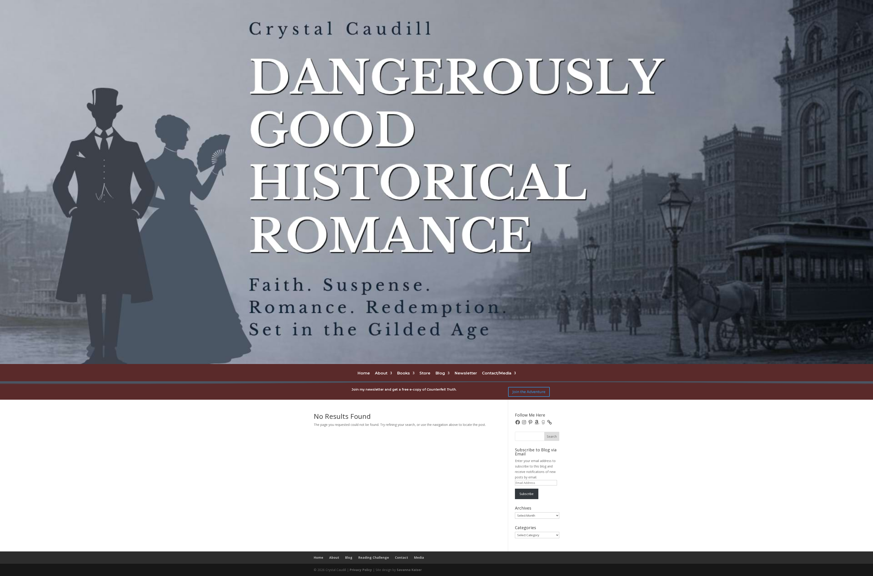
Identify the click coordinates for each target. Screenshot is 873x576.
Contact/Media (496, 373)
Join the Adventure (528, 391)
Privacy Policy (361, 570)
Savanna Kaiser (409, 570)
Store (424, 373)
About (381, 373)
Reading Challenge (373, 557)
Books (403, 373)
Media (419, 557)
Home (363, 373)
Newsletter (465, 373)
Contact (401, 557)
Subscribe (526, 494)
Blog (440, 373)
